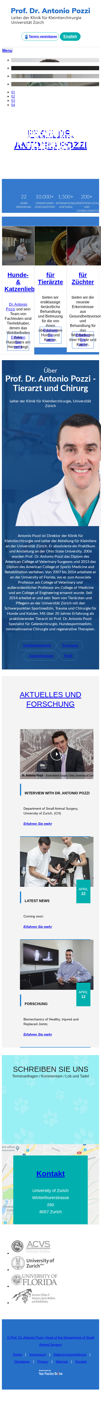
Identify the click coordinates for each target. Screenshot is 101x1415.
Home (17, 1354)
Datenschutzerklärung (70, 1354)
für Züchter (83, 278)
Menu (7, 51)
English (70, 36)
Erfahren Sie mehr (18, 342)
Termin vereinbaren (43, 36)
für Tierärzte (50, 278)
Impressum (37, 1354)
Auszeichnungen (40, 656)
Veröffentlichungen (37, 645)
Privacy (42, 1361)
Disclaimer (22, 1361)
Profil (68, 656)
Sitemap (62, 1361)
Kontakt (50, 1173)
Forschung (70, 645)
